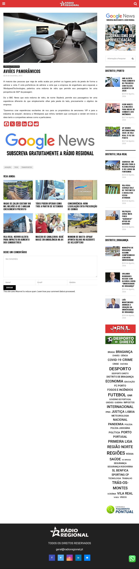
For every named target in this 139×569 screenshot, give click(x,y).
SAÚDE (115, 459)
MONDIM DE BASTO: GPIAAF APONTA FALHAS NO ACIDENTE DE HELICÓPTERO (81, 239)
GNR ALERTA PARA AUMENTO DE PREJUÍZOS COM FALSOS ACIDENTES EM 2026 (128, 84)
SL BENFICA (120, 470)
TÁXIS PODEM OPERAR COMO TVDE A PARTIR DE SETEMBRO (49, 205)
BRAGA (111, 352)
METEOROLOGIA (120, 415)
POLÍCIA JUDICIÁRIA (120, 428)
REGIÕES (116, 453)
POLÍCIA (128, 424)
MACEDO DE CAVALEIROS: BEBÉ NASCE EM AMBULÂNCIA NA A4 (50, 238)
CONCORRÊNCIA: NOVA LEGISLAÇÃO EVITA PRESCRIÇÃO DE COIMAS (82, 206)
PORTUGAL (120, 436)
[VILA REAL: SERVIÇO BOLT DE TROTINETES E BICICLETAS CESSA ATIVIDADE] (112, 189)
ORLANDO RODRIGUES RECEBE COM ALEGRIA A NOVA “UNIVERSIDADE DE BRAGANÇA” (128, 279)
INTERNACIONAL (120, 407)
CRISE (116, 364)
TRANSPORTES (26, 167)
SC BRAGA (126, 460)
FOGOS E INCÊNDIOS (120, 389)
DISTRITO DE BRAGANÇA (120, 376)
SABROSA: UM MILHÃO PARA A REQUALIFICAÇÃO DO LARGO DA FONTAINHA (128, 166)
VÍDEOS (123, 497)
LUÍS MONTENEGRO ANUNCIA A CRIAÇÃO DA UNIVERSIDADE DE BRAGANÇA (128, 305)
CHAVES (116, 356)
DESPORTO (120, 368)
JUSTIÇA (118, 412)
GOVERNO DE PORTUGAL (120, 399)
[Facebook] (52, 558)
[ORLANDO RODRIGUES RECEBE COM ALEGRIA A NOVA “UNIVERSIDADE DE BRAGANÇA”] (112, 277)
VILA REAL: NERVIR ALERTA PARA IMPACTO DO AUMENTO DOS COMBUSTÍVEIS (16, 239)
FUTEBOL (117, 394)
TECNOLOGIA (114, 478)
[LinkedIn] (78, 558)
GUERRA (119, 402)
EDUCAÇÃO (129, 382)
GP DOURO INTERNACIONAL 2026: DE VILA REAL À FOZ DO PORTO (128, 132)
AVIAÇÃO (8, 167)
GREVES (109, 402)
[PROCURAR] (133, 58)
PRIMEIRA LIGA (120, 441)
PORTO (126, 432)
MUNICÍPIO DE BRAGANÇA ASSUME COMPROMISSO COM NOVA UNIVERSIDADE (128, 253)
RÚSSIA (129, 454)
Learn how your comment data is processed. (56, 291)
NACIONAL (120, 419)
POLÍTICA (114, 432)
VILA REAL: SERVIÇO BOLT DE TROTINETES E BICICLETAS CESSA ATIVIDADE (128, 191)
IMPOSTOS (129, 402)
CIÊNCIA (124, 356)
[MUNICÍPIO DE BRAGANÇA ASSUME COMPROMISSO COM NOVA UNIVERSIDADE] (112, 251)
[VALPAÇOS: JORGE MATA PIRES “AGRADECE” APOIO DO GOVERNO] (112, 215)
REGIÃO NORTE (120, 447)
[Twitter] (61, 558)
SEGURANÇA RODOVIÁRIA (120, 466)
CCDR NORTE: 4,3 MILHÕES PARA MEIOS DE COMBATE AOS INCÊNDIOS (128, 109)
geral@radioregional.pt (69, 549)
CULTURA (124, 364)
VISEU (116, 497)
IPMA (108, 412)
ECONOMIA (114, 381)
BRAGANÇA (124, 352)
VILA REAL (125, 493)
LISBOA (130, 411)
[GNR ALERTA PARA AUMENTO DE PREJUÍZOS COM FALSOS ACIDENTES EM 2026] (112, 82)
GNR (129, 395)
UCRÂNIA (112, 494)
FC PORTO (120, 385)
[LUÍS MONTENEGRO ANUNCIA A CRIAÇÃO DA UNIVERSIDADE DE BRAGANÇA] (112, 303)
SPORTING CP (120, 474)
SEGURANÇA (120, 463)
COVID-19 (114, 360)
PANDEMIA (116, 424)
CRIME (127, 360)
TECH (16, 167)
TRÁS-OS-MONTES (120, 485)
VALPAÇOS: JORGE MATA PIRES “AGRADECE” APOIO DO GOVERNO (127, 217)
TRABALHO (127, 478)
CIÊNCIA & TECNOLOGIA (11, 66)
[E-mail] (87, 558)
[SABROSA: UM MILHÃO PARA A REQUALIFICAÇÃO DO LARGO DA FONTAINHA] (112, 165)
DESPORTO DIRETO (120, 373)
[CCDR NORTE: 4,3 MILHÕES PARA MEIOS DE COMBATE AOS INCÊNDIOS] (112, 108)
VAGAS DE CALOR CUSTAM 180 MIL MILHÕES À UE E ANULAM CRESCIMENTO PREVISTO (17, 206)
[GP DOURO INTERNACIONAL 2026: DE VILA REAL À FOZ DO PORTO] (112, 131)
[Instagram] (70, 558)
